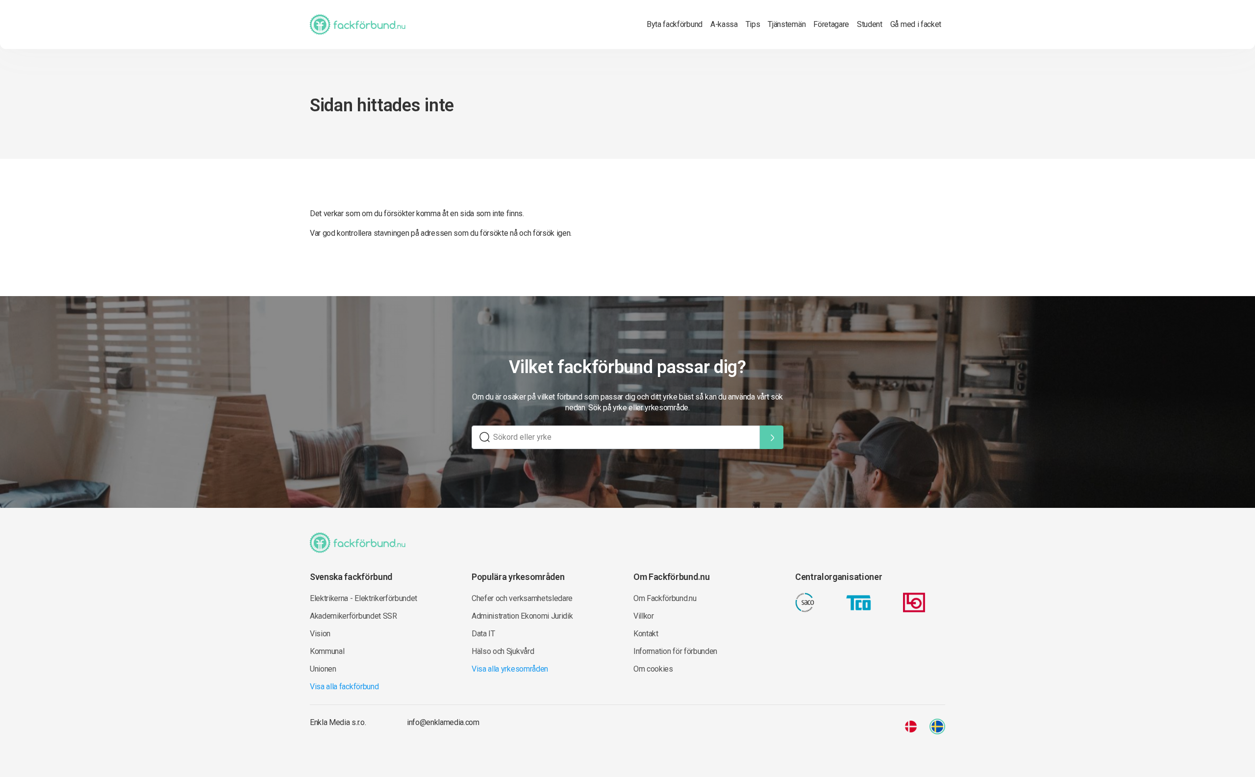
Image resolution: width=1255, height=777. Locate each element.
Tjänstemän (786, 24)
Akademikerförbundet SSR (353, 616)
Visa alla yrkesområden (510, 669)
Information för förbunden (675, 651)
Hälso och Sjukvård (503, 651)
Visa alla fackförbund (344, 686)
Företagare (831, 24)
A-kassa (724, 24)
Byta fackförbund (675, 24)
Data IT (483, 633)
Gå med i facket (915, 24)
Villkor (643, 616)
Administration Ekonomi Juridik (522, 616)
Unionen (323, 669)
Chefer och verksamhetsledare (522, 598)
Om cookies (653, 669)
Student (869, 24)
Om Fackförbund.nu (665, 598)
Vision (320, 633)
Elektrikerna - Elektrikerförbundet (363, 598)
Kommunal (327, 651)
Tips (753, 24)
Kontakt (645, 633)
